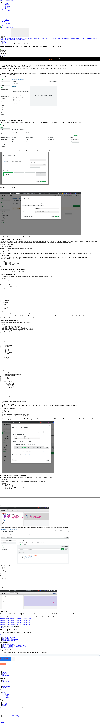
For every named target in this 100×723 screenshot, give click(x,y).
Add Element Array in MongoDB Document (10, 639)
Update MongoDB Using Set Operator (9, 640)
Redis (6, 5)
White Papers (7, 20)
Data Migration (7, 6)
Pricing (3, 680)
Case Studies (7, 14)
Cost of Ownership (5, 681)
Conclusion (22, 39)
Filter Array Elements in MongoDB (8, 637)
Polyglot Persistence (8, 19)
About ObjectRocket (6, 686)
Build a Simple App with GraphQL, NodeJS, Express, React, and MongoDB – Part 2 (15, 620)
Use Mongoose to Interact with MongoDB (73, 38)
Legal (18, 717)
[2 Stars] (6, 626)
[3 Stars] (10, 626)
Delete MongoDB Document (7, 638)
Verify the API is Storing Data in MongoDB (12, 39)
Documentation (7, 15)
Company (4, 9)
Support (3, 21)
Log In (2, 25)
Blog (5, 13)
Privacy (19, 718)
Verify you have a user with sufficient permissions (24, 38)
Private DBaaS (7, 7)
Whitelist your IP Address (38, 38)
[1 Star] (3, 626)
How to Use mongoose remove (8, 647)
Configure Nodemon (61, 38)
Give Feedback (3, 627)
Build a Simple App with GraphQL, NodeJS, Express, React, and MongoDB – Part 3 (15, 622)
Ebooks (6, 16)
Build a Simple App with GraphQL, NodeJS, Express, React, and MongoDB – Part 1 (15, 618)
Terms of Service (18, 716)
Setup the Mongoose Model (86, 38)
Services (3, 2)
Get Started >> (51, 59)
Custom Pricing (5, 8)
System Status (7, 23)
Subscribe (3, 55)
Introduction (2, 38)
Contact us (7, 11)
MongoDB (7, 4)
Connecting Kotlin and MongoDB (8, 644)
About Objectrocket (8, 10)
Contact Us (4, 687)
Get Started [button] (2, 634)
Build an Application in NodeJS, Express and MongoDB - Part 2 (14, 645)
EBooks (6, 696)
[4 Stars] (13, 626)
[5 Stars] (17, 626)
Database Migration (5, 675)
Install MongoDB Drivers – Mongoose (50, 38)
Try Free (5, 25)
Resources (4, 12)
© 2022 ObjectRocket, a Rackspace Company (18, 715)
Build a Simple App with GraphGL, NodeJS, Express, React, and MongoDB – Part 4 (15, 624)
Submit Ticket (7, 22)
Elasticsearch (7, 3)
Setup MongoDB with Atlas (10, 38)
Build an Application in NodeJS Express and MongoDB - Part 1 (14, 646)
